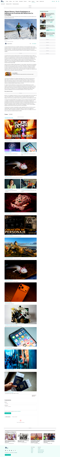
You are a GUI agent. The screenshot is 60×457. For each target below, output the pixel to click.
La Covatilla (10, 114)
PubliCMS (15, 452)
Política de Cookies (40, 452)
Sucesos (51, 22)
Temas (32, 452)
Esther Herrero (49, 443)
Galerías (10, 1)
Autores (32, 451)
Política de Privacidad (41, 451)
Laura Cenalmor (10, 443)
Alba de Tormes (52, 35)
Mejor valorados (15, 416)
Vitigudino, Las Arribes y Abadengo (49, 30)
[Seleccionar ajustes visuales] (56, 1)
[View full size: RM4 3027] (21, 29)
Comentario (6, 405)
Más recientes (8, 416)
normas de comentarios (17, 411)
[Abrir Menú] (58, 1)
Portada (7, 1)
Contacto (39, 448)
